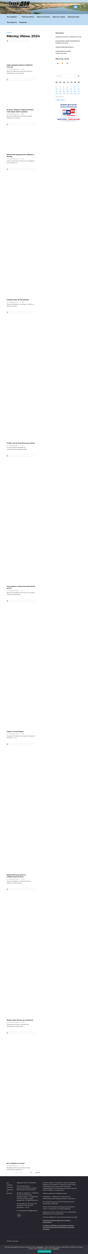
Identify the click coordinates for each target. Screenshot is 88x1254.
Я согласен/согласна (44, 1251)
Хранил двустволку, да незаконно (20, 1020)
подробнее (40, 1247)
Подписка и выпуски (10, 1191)
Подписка (23, 22)
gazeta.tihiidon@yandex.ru (65, 47)
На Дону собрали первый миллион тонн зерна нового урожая (20, 110)
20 (68, 91)
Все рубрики (12, 17)
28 (71, 93)
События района (27, 17)
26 (64, 93)
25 (60, 93)
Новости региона (43, 17)
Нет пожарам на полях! (15, 1163)
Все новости (12, 22)
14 (71, 89)
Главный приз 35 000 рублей (18, 300)
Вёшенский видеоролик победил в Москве (20, 155)
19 (63, 91)
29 (75, 93)
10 (56, 89)
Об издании (9, 1184)
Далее (37, 1172)
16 (78, 89)
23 (79, 91)
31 (31, 1172)
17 (56, 91)
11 (59, 89)
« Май (58, 100)
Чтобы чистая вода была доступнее (21, 443)
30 (79, 93)
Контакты (10, 1187)
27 (68, 93)
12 (63, 89)
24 (56, 93)
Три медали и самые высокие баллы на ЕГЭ (21, 587)
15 (74, 89)
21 (71, 91)
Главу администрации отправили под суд (19, 66)
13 (67, 89)
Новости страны (59, 17)
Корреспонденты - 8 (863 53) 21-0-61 (68, 36)
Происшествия (73, 17)
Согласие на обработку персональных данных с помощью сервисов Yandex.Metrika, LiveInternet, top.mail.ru (58, 1227)
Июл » (63, 100)
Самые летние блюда (15, 731)
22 (75, 91)
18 (60, 91)
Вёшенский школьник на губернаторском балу (16, 875)
